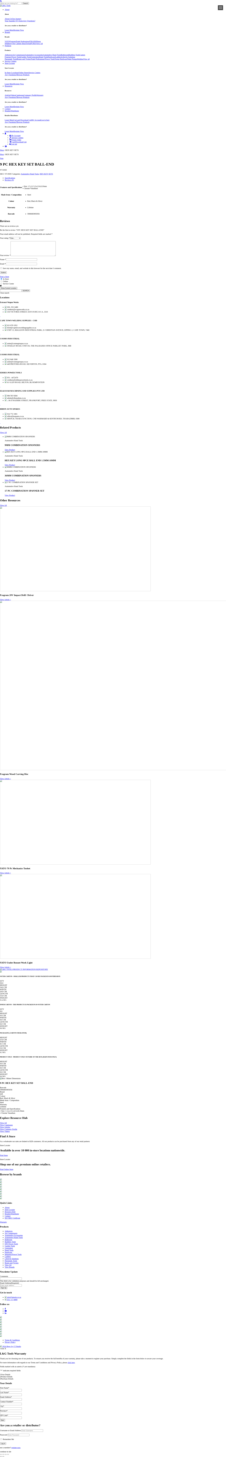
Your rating (5, 238)
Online (5, 281)
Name (3, 259)
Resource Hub (10, 1212)
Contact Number (6, 1402)
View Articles (5, 1127)
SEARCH (26, 291)
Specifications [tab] (10, 178)
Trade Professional (23, 41)
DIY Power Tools (11, 1244)
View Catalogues (6, 1125)
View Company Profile (8, 1129)
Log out (14, 144)
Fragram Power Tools (13, 57)
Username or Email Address (10, 1430)
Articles (7, 95)
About (7, 10)
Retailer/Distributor (12, 111)
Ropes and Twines (24, 59)
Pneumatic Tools (11, 59)
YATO (7, 41)
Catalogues (20, 95)
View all (86, 59)
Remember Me (8, 1439)
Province (4, 1411)
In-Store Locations (11, 73)
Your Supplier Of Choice (14, 21)
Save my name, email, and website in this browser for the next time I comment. (32, 268)
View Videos (5, 1131)
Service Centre (8, 284)
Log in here (45, 120)
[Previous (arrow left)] (1, 1456)
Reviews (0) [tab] (9, 180)
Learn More (9, 30)
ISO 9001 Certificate (12, 1218)
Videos (13, 95)
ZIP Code (4, 1415)
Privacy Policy (10, 1342)
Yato (1, 158)
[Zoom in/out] (1, 1454)
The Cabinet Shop (19, 44)
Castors (82, 55)
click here (71, 1363)
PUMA (33, 44)
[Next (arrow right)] (3, 1456)
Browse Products (23, 75)
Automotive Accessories (34, 55)
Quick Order (16, 140)
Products (8, 46)
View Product (10, 450)
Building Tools (74, 55)
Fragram (13, 41)
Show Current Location (8, 288)
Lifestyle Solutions (68, 57)
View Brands (9, 1267)
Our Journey (16, 19)
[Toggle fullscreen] (3, 1454)
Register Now (19, 30)
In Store (6, 279)
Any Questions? (29, 21)
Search (25, 3)
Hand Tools (43, 57)
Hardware (51, 57)
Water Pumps (72, 59)
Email (3, 264)
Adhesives (8, 55)
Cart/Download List (18, 142)
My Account (36, 120)
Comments (4, 1276)
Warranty (40, 95)
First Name (4, 1388)
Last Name (4, 1392)
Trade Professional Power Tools (42, 59)
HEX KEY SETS (46, 174)
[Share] (6, 1454)
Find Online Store (6, 1169)
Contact (7, 109)
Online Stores (23, 73)
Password (3, 1435)
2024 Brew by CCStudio (11, 1346)
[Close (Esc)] (8, 1454)
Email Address (9, 1283)
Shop (2, 150)
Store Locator (10, 63)
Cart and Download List (23, 120)
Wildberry (8, 44)
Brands (7, 32)
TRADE (33, 41)
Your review (5, 255)
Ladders (58, 57)
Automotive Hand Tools (52, 55)
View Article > (5, 600)
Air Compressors (18, 55)
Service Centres (10, 61)
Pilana (38, 41)
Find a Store (4, 277)
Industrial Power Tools (13, 1254)
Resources (8, 86)
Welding (80, 59)
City (2, 1406)
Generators (35, 57)
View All (39, 44)
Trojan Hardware (60, 59)
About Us (8, 19)
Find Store (4, 1155)
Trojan (28, 44)
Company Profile (30, 95)
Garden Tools (26, 57)
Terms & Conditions (12, 1340)
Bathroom (65, 55)
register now (16, 1448)
